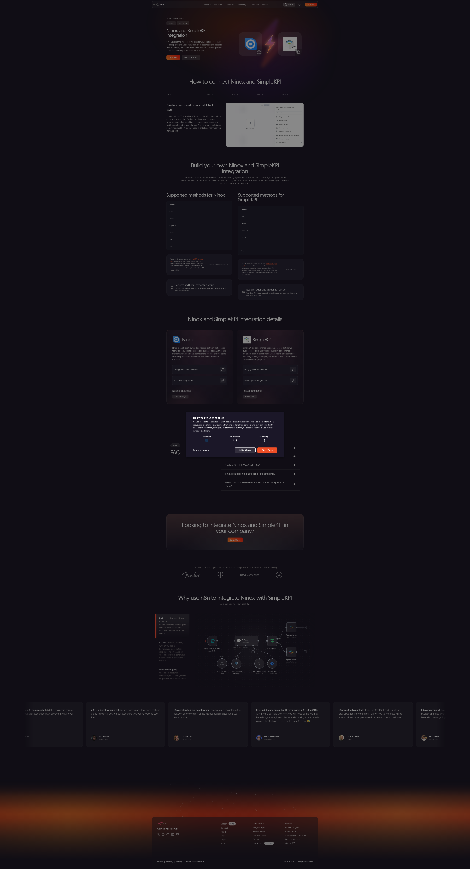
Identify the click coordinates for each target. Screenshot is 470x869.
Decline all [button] (245, 450)
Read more (205, 431)
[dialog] (235, 434)
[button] (201, 450)
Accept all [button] (267, 450)
